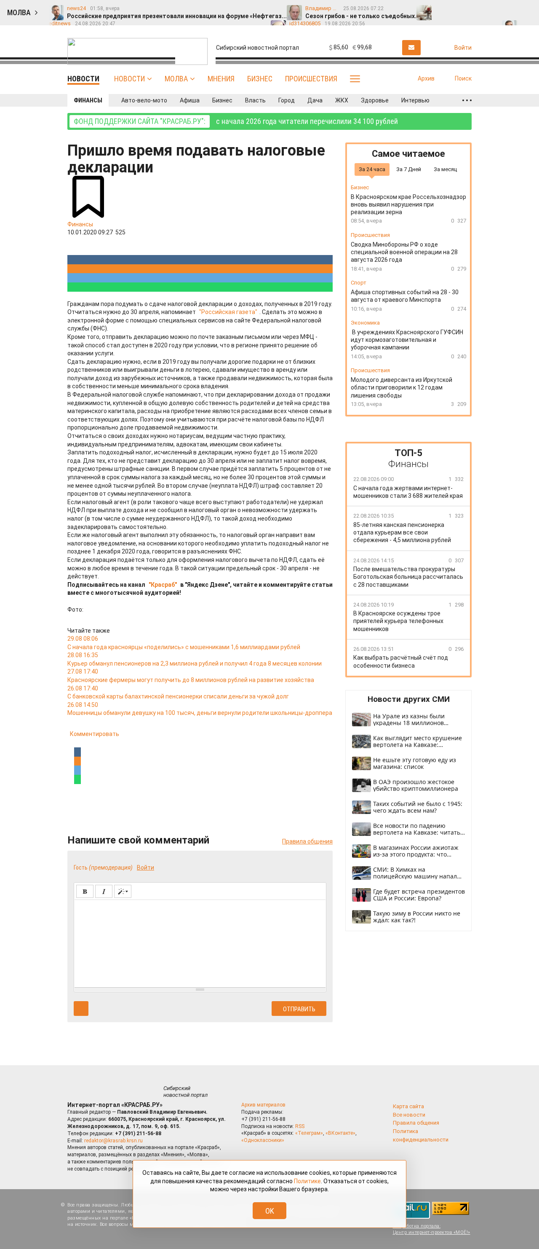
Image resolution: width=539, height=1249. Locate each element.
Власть (255, 100)
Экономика (365, 323)
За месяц (445, 169)
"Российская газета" (228, 312)
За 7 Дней (408, 169)
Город (286, 100)
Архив (426, 78)
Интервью (415, 100)
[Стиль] (122, 891)
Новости (129, 78)
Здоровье (375, 100)
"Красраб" (163, 584)
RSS (299, 1126)
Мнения (221, 78)
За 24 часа (372, 169)
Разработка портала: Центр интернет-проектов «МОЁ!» (431, 1229)
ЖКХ (341, 100)
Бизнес (259, 78)
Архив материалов (263, 1105)
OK (269, 1211)
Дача (315, 100)
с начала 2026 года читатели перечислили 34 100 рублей (236, 121)
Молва (176, 78)
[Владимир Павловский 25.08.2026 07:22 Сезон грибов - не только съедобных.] (460, 8)
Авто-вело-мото (144, 100)
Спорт (358, 282)
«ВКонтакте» (340, 1133)
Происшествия (311, 78)
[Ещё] (467, 100)
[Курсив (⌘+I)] (103, 891)
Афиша (190, 100)
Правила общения (307, 841)
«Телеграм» (309, 1133)
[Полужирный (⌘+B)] (84, 891)
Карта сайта (408, 1106)
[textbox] (200, 942)
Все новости (409, 1115)
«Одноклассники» (262, 1140)
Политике (307, 1181)
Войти (145, 867)
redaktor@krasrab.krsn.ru (113, 1141)
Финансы (88, 100)
